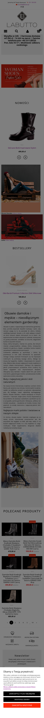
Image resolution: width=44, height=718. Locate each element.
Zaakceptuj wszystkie (22, 705)
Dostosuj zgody (22, 699)
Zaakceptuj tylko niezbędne (22, 694)
